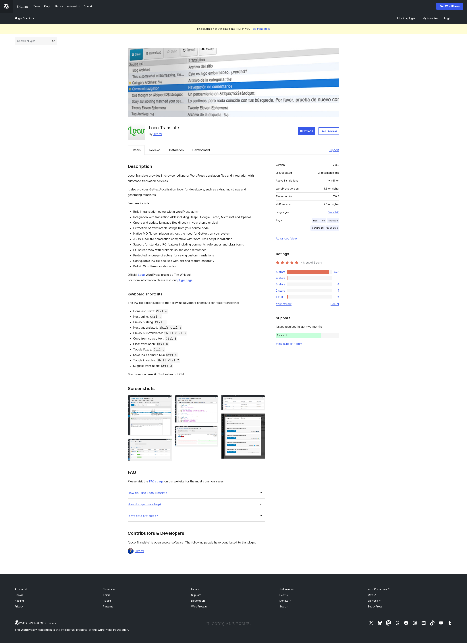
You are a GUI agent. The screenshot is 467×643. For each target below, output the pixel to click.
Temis (106, 595)
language (333, 220)
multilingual (318, 228)
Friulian (53, 623)
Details (136, 150)
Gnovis (19, 595)
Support (334, 150)
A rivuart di (21, 589)
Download (306, 131)
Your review (284, 304)
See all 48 (333, 212)
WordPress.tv (201, 606)
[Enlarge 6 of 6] (260, 418)
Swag (284, 606)
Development (201, 150)
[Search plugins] (53, 41)
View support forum (289, 344)
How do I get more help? (144, 504)
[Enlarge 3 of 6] (213, 400)
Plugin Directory (24, 18)
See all (335, 304)
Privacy (19, 606)
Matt (372, 595)
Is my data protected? (143, 516)
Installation (176, 150)
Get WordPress (450, 6)
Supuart (196, 595)
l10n (323, 220)
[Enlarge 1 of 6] (167, 400)
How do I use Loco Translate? (148, 493)
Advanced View (286, 238)
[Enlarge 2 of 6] (167, 443)
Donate (285, 600)
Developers (198, 600)
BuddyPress (376, 606)
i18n (315, 220)
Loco (141, 274)
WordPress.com (379, 589)
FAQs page (156, 481)
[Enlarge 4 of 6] (213, 430)
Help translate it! (261, 28)
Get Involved (287, 589)
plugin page (184, 280)
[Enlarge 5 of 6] (260, 400)
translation (332, 228)
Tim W (157, 134)
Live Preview (329, 131)
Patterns (108, 606)
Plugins (107, 600)
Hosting (19, 600)
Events (283, 595)
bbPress (374, 600)
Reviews (155, 150)
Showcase (109, 589)
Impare (195, 589)
